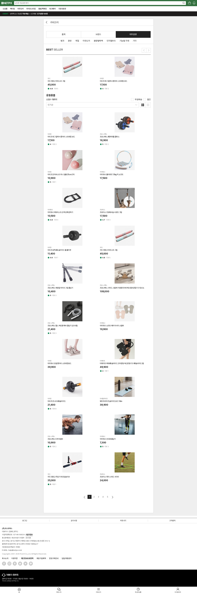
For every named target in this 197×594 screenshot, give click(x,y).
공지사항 (74, 520)
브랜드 (98, 34)
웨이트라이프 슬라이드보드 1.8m (111, 401)
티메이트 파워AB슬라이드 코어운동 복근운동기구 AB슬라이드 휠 (122, 363)
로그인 (24, 520)
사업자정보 (29, 535)
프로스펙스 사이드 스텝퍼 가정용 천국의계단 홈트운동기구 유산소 (122, 288)
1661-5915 (12, 574)
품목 (63, 34)
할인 (149, 99)
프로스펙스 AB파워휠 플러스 (109, 137)
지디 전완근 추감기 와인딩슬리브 (59, 477)
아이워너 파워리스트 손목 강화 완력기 (60, 212)
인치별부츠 (111, 41)
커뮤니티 (123, 520)
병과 (62, 41)
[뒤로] (47, 22)
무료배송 (138, 99)
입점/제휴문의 (67, 558)
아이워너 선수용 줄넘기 (108, 439)
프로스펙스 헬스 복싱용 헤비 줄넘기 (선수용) (63, 326)
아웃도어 (20, 9)
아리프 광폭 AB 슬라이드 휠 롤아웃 (59, 250)
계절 (77, 41)
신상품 (5, 9)
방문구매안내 (53, 558)
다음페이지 (112, 497)
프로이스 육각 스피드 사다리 (109, 477)
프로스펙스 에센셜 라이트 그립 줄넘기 (60, 288)
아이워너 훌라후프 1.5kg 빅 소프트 (111, 174)
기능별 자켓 (124, 41)
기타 (134, 41)
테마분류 (133, 34)
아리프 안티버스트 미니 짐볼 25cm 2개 (61, 174)
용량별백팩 (98, 41)
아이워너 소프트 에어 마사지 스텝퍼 (112, 326)
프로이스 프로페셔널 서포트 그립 (111, 212)
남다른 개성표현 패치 (22, 3)
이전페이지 (84, 497)
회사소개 (5, 558)
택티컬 (12, 9)
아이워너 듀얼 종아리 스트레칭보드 (59, 363)
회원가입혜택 (41, 558)
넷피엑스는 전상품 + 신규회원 (25, 14)
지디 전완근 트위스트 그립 (56, 81)
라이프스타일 (31, 9)
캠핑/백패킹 (42, 9)
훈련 (70, 41)
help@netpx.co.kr (15, 550)
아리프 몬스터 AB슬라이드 (57, 401)
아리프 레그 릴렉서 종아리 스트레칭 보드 (113, 81)
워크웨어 (52, 9)
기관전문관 (62, 9)
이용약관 (14, 558)
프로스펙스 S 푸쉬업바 (55, 439)
